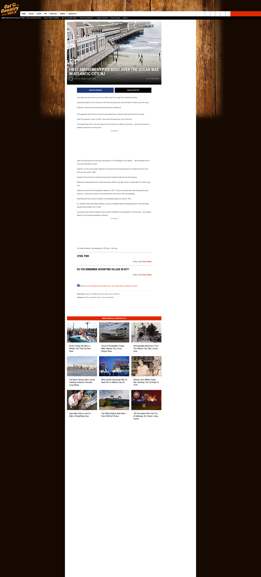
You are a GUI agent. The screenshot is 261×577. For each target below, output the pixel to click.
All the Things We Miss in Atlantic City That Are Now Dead (80, 348)
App (45, 14)
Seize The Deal (115, 18)
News (99, 297)
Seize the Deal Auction (33, 18)
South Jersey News (108, 297)
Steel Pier (116, 294)
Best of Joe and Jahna (69, 18)
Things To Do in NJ (102, 18)
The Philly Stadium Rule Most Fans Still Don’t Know (113, 414)
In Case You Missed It (86, 18)
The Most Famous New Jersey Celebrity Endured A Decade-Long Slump (82, 382)
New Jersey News (91, 297)
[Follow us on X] (222, 13)
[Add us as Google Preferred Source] (212, 13)
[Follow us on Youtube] (227, 13)
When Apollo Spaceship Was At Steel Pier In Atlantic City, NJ (114, 381)
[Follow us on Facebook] (217, 13)
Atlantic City (89, 294)
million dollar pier (99, 294)
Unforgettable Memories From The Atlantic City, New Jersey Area (145, 348)
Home (23, 14)
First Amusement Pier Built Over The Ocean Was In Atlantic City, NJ (112, 286)
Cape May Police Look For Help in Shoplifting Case (80, 414)
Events (62, 14)
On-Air (31, 14)
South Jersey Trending (51, 18)
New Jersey (109, 294)
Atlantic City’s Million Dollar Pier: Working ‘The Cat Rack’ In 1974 (146, 382)
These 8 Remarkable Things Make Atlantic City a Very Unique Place (112, 348)
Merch (125, 18)
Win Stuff (53, 14)
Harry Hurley (77, 78)
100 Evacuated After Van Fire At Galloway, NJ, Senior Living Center (145, 416)
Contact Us (72, 14)
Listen (39, 14)
